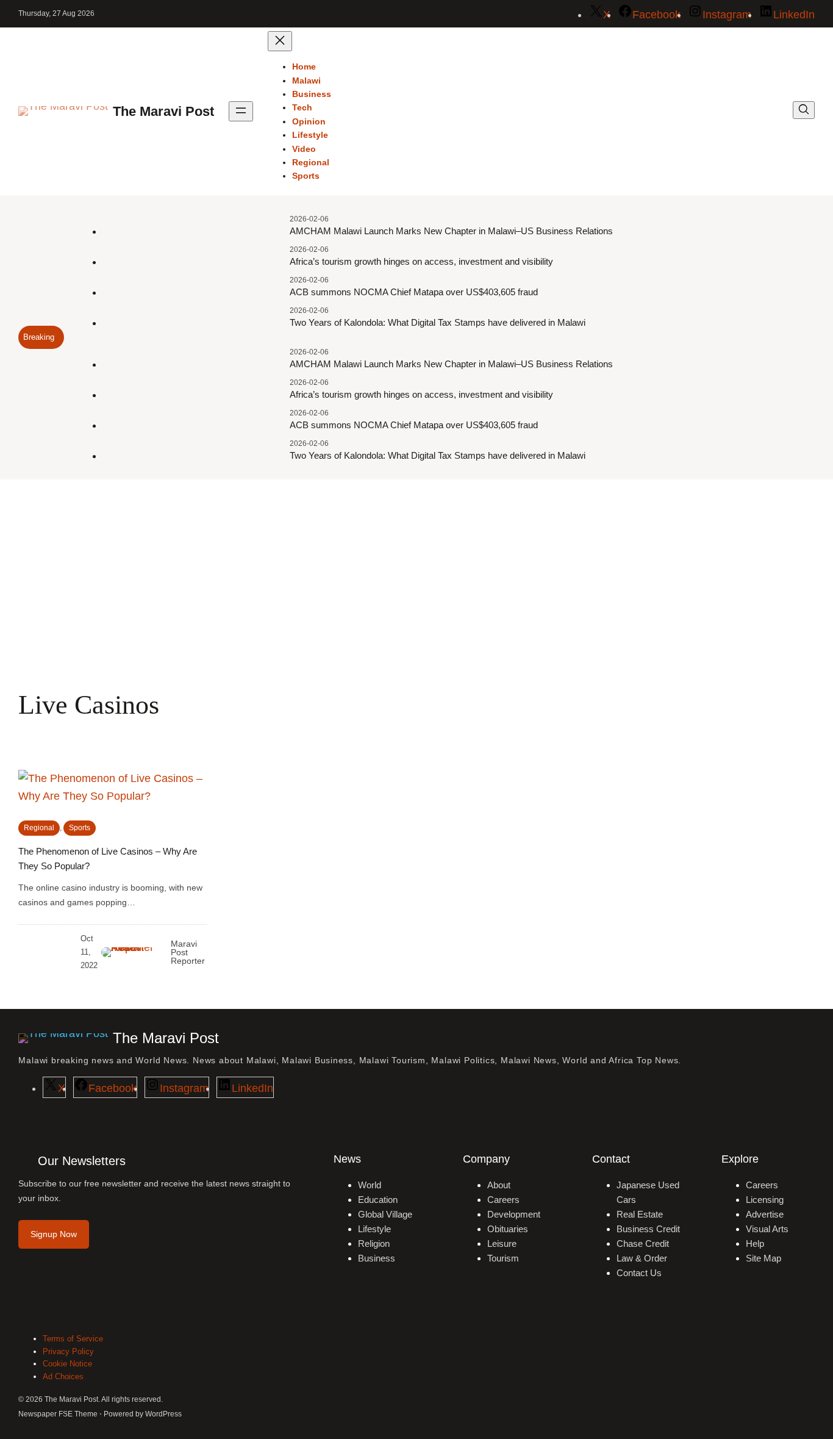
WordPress (163, 1414)
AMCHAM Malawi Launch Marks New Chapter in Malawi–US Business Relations (451, 231)
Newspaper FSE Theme (58, 1414)
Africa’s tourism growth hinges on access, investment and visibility (421, 261)
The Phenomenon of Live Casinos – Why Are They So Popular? (107, 858)
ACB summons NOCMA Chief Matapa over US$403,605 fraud (414, 292)
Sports (79, 828)
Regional (39, 828)
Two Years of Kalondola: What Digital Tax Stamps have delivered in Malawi (437, 322)
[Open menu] (241, 111)
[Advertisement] (416, 579)
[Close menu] (280, 41)
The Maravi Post (163, 111)
